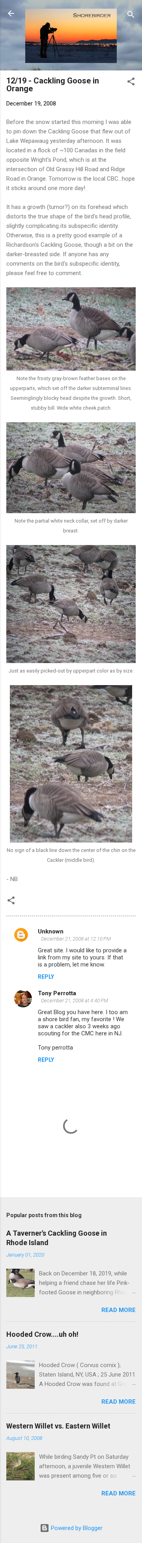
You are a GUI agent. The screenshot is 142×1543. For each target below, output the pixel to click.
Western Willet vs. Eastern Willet (58, 1426)
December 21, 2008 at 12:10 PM (76, 939)
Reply (46, 977)
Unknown (51, 931)
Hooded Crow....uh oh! (42, 1334)
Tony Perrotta (57, 993)
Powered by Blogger (76, 1528)
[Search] (131, 16)
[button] (131, 83)
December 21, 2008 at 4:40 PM (74, 1000)
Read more (118, 1310)
